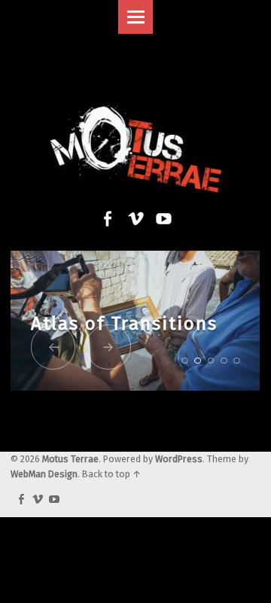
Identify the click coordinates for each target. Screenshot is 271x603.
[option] (135, 321)
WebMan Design (44, 474)
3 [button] (211, 361)
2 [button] (197, 361)
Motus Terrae (70, 458)
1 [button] (184, 361)
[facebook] (19, 501)
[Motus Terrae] (135, 118)
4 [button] (224, 361)
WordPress (178, 458)
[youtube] (52, 501)
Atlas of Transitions (124, 323)
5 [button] (236, 361)
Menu (135, 17)
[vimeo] (35, 501)
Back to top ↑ (111, 474)
